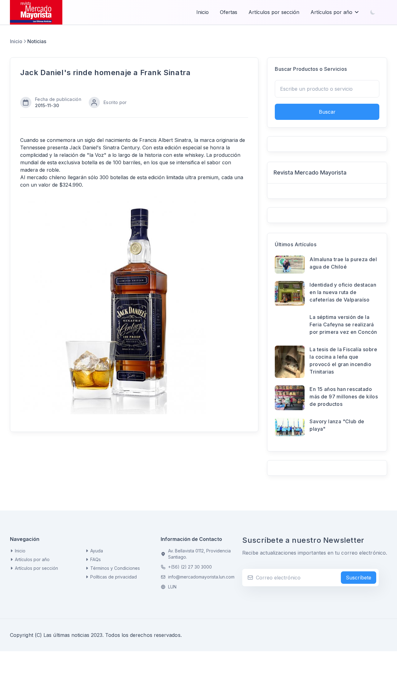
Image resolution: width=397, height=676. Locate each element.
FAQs (95, 559)
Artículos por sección (273, 12)
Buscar (327, 112)
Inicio (202, 12)
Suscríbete (358, 577)
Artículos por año (331, 12)
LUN (172, 586)
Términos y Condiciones (115, 568)
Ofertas (228, 12)
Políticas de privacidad (113, 576)
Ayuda (96, 550)
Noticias (36, 41)
